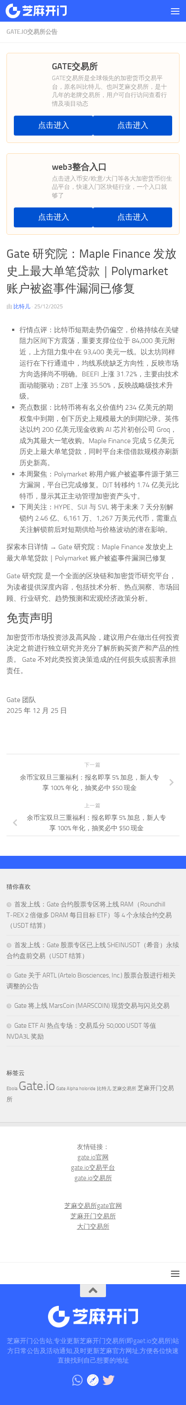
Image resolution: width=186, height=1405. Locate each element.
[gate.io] (93, 1380)
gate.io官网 (93, 1157)
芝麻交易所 (124, 1088)
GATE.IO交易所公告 (32, 32)
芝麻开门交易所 (93, 1216)
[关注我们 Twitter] (109, 1380)
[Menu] (175, 11)
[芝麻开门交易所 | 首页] (46, 10)
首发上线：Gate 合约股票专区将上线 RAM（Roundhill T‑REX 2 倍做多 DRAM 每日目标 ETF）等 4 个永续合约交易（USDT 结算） (89, 914)
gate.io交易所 (93, 1178)
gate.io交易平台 (93, 1168)
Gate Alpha (67, 1088)
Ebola (11, 1088)
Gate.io (37, 1086)
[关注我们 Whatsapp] (77, 1380)
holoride (87, 1088)
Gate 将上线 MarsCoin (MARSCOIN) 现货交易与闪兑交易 (92, 1006)
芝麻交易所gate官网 (93, 1206)
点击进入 (53, 125)
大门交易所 (93, 1226)
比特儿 (21, 306)
